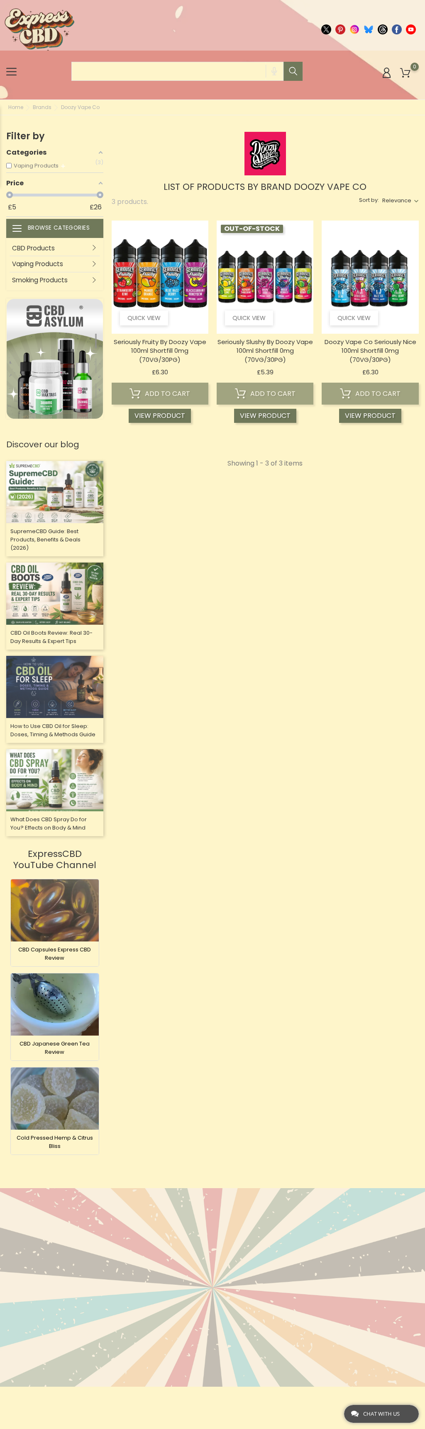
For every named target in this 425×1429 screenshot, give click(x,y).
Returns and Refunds (201, 1309)
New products (135, 1232)
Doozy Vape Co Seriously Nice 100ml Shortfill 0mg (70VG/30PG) (370, 350)
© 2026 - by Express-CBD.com (46, 1397)
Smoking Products (40, 280)
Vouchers (267, 1284)
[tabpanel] (54, 358)
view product (159, 415)
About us (196, 1245)
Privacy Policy (204, 1327)
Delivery (194, 1232)
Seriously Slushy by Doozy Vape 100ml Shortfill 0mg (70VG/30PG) (265, 350)
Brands (123, 1258)
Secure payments (208, 1292)
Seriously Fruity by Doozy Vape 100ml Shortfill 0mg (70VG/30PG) (160, 350)
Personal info (274, 1232)
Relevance (396, 200)
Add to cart (166, 393)
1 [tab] (99, 338)
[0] (405, 73)
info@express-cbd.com (54, 1254)
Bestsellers (130, 1245)
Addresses (268, 1271)
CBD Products (33, 248)
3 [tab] (99, 387)
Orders (263, 1245)
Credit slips (270, 1258)
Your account (280, 1215)
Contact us (200, 1352)
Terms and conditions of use (210, 1262)
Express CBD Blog (208, 1365)
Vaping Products (37, 264)
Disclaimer (198, 1279)
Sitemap (193, 1340)
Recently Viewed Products (137, 1275)
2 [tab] (99, 363)
